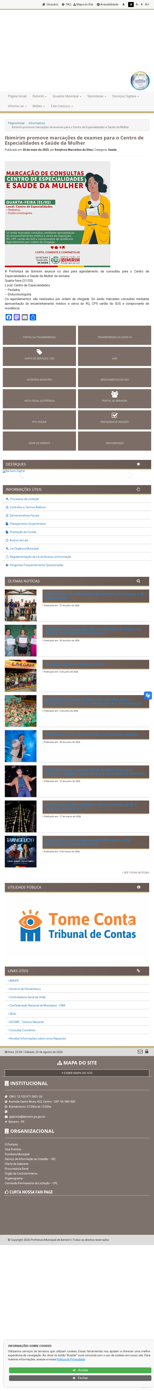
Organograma (14, 1178)
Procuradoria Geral (16, 1168)
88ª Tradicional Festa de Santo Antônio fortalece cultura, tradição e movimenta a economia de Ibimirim (95, 771)
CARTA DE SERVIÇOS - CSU (39, 358)
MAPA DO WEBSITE (39, 443)
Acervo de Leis (18, 540)
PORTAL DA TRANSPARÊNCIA (39, 337)
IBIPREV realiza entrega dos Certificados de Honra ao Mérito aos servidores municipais (93, 631)
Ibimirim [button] (38, 96)
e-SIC (114, 358)
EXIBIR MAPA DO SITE (78, 1073)
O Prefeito (11, 1144)
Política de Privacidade (71, 1359)
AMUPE (14, 980)
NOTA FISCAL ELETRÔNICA (39, 400)
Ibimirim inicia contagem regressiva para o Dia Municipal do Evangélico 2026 (88, 842)
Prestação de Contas (22, 532)
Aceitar (82, 1370)
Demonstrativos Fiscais (24, 515)
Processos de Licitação (24, 499)
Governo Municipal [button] (66, 96)
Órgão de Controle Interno (21, 1173)
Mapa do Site (84, 4)
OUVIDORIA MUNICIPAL (39, 379)
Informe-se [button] (16, 106)
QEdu (12, 1013)
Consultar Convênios (22, 1030)
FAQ (68, 4)
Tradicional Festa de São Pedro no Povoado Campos (92, 734)
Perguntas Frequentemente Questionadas (36, 565)
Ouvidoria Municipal (17, 1154)
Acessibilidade (109, 4)
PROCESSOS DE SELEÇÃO (114, 422)
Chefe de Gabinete (16, 1163)
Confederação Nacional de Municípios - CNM (37, 1005)
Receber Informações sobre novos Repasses (37, 1038)
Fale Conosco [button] (60, 106)
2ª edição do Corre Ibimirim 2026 (75, 664)
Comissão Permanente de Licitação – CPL (31, 1183)
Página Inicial (17, 96)
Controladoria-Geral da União (27, 997)
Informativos (37, 123)
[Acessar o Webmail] (140, 1052)
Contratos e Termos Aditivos (27, 507)
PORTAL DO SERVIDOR (114, 400)
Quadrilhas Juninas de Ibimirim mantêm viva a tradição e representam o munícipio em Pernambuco (94, 701)
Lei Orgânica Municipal (24, 548)
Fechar (82, 1378)
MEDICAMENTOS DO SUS (115, 379)
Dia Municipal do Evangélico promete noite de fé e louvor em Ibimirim (91, 806)
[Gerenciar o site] (146, 1052)
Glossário (52, 4)
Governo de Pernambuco (25, 989)
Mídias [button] (37, 106)
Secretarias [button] (95, 96)
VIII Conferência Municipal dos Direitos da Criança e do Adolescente (95, 595)
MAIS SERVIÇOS (115, 443)
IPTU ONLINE (39, 422)
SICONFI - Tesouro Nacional (26, 1022)
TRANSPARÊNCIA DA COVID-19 (115, 337)
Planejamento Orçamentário (27, 523)
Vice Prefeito (13, 1149)
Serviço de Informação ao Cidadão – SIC (30, 1159)
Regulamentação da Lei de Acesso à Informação (40, 556)
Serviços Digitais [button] (124, 96)
